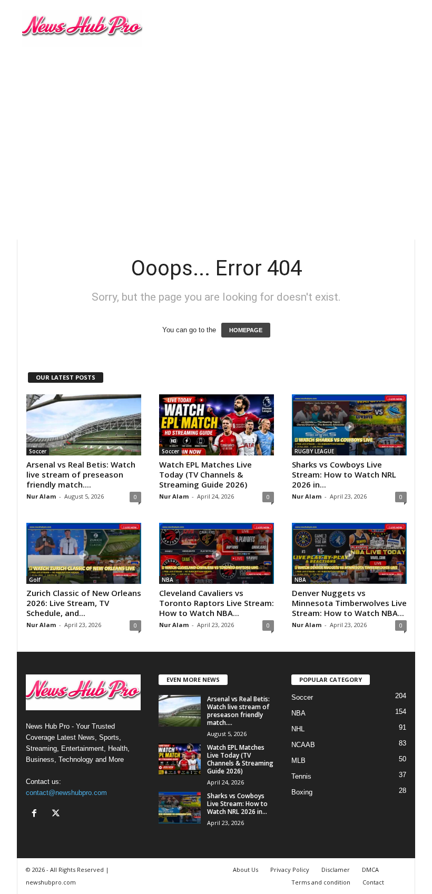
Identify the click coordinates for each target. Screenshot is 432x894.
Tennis (301, 776)
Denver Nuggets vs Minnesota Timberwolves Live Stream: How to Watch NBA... (349, 603)
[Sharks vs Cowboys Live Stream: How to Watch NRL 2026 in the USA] (349, 424)
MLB (298, 760)
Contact (373, 882)
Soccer (37, 451)
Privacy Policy (289, 869)
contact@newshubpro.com (66, 793)
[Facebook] (36, 814)
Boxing (301, 792)
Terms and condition (320, 882)
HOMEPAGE (245, 330)
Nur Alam (41, 496)
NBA (167, 579)
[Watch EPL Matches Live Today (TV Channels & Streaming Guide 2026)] (216, 424)
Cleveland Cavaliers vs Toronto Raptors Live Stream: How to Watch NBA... (216, 603)
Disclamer (335, 869)
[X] (57, 814)
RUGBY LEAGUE (314, 451)
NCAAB (303, 745)
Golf (34, 579)
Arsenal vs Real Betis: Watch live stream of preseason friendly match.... (80, 474)
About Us (245, 869)
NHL (298, 729)
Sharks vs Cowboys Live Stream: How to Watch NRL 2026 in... (344, 474)
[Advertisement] (216, 135)
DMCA (370, 869)
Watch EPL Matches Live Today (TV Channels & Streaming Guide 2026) (205, 474)
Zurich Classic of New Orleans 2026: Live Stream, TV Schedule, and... (83, 603)
